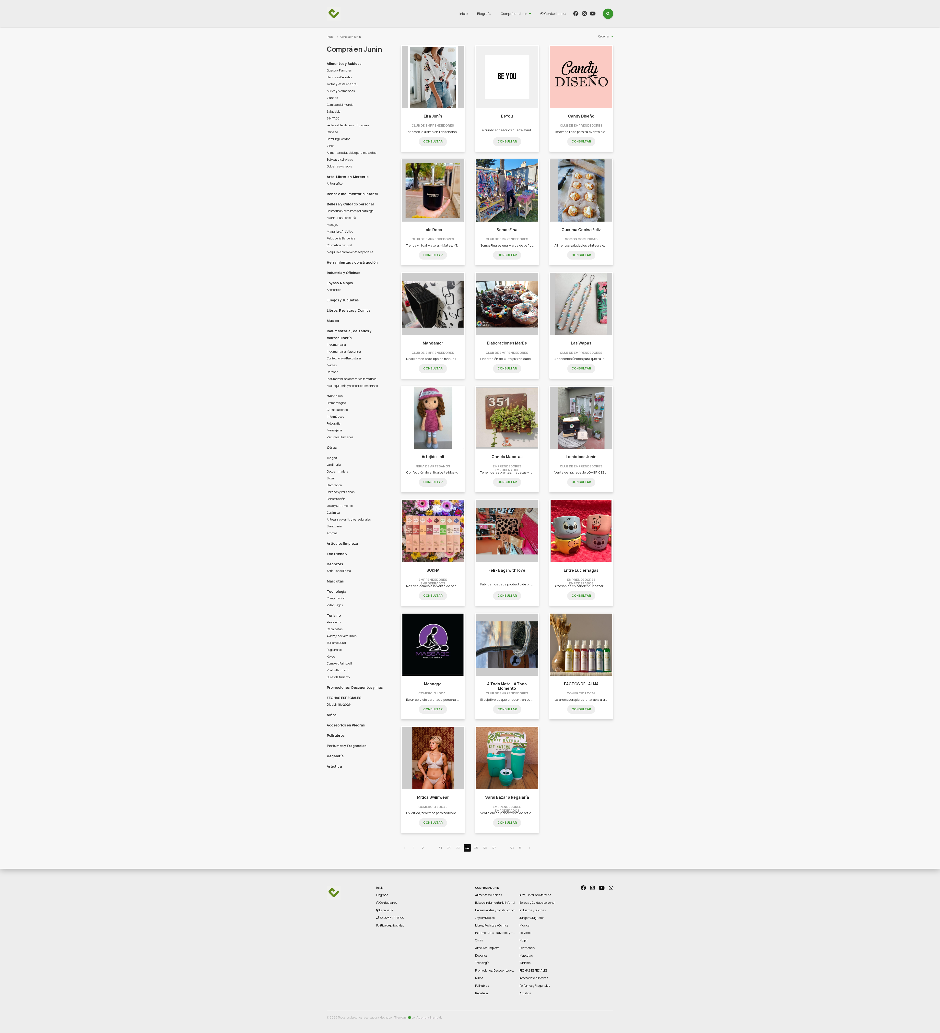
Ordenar (604, 36)
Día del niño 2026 (339, 704)
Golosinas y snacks (339, 166)
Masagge (433, 684)
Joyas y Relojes (340, 283)
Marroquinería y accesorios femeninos (352, 386)
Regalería (335, 756)
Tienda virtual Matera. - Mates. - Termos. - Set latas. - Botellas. (453, 245)
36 (485, 847)
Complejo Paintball (339, 663)
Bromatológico (336, 403)
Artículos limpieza (342, 543)
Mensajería (334, 430)
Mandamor (433, 343)
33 (458, 847)
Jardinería (334, 465)
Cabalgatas (334, 629)
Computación (336, 598)
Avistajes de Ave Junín (342, 636)
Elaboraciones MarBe (507, 343)
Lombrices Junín (581, 456)
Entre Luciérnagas (581, 570)
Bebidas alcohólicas (340, 159)
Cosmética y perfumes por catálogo (350, 211)
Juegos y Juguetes (343, 300)
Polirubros (335, 735)
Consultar (433, 141)
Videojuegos (335, 605)
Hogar (332, 457)
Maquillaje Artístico (340, 231)
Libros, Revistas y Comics (348, 310)
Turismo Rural (336, 643)
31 (440, 847)
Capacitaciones (337, 410)
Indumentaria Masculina (344, 351)
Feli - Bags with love (507, 570)
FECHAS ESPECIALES (344, 697)
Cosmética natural (339, 245)
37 (494, 847)
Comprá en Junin (514, 13)
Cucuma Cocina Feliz (581, 229)
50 (512, 847)
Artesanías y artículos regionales (349, 519)
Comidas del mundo (340, 105)
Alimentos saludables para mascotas (351, 153)
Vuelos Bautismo (338, 670)
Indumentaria (336, 345)
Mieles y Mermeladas (341, 91)
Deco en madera (337, 471)
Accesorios (334, 290)
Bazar (331, 478)
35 (476, 847)
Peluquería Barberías (341, 238)
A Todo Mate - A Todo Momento (507, 686)
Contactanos (554, 13)
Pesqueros (334, 622)
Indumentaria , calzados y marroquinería (349, 334)
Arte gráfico (334, 183)
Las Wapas (581, 343)
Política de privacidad (390, 925)
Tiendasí (401, 1017)
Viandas (332, 98)
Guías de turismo (338, 677)
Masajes (332, 225)
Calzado (332, 372)
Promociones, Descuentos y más (355, 687)
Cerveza (332, 132)
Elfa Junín (433, 116)
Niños (331, 714)
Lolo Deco (432, 229)
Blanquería (334, 526)
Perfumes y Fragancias (346, 745)
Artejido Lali (433, 456)
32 (449, 847)
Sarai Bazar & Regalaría (507, 797)
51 (521, 847)
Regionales (334, 650)
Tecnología (336, 591)
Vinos (330, 146)
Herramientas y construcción (352, 262)
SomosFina (506, 229)
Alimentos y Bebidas (344, 63)
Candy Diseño (581, 116)
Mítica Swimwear (433, 797)
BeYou (507, 116)
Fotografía (334, 423)
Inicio (463, 13)
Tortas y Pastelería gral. (342, 84)
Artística (334, 766)
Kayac (331, 656)
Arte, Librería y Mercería (348, 176)
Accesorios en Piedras (346, 725)
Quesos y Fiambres (339, 70)
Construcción (336, 499)
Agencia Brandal (428, 1017)
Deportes (335, 564)
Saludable (333, 111)
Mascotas (335, 581)
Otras (332, 447)
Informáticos (335, 417)
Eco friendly (337, 553)
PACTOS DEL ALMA (581, 684)
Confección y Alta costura (344, 358)
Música (333, 320)
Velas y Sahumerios (339, 506)
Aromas (332, 533)
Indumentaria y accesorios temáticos (351, 379)
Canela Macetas (507, 456)
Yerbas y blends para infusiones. (348, 125)
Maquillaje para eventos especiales (350, 252)
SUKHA (432, 570)
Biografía (484, 13)
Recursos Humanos (340, 437)
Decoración (334, 485)
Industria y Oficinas (343, 272)
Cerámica (333, 513)
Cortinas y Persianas (340, 492)
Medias (332, 365)
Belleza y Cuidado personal (350, 204)
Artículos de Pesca (339, 571)
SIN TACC (333, 118)
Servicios (335, 396)
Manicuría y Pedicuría (341, 218)
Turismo (334, 615)
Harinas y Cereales (339, 77)
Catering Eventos (338, 139)
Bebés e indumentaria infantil (352, 193)
